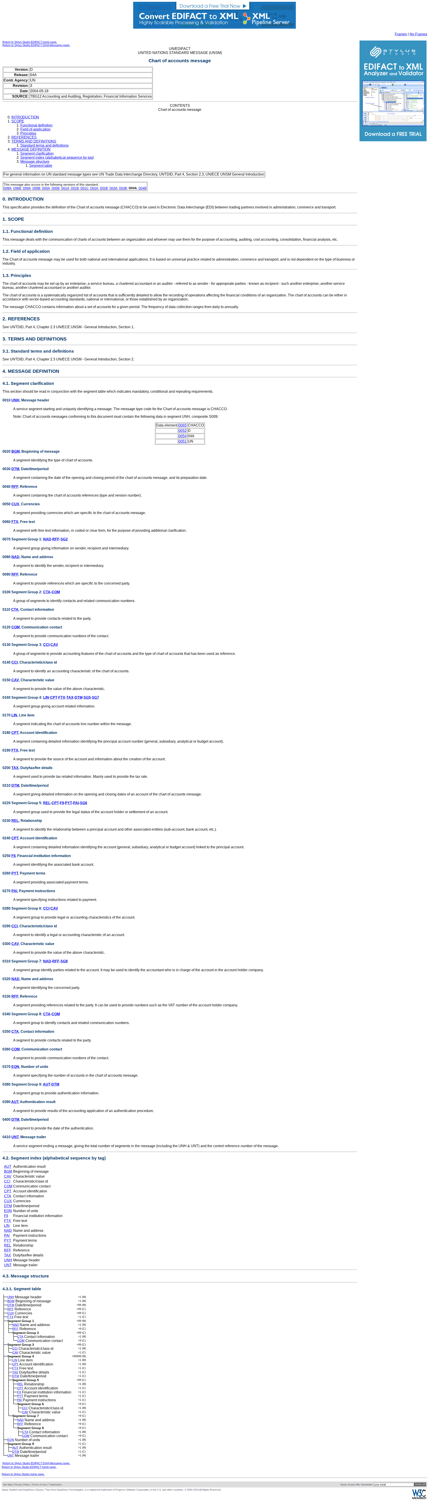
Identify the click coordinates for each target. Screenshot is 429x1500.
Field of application (35, 129)
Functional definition (36, 125)
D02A (94, 188)
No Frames (418, 34)
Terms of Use (39, 1484)
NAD (47, 539)
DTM (15, 469)
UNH (15, 400)
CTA (46, 592)
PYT (68, 803)
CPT (53, 697)
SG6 (83, 803)
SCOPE (17, 121)
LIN (46, 697)
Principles (28, 133)
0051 (183, 441)
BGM (15, 451)
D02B (104, 188)
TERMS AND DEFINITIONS (33, 141)
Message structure (34, 161)
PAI (76, 803)
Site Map (7, 1484)
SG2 (64, 539)
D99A (27, 188)
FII (62, 803)
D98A (7, 188)
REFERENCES (24, 137)
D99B (36, 188)
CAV (54, 645)
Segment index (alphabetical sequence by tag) (57, 157)
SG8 (64, 961)
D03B (123, 188)
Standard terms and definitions (44, 145)
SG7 (95, 697)
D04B (142, 188)
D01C (84, 188)
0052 (183, 431)
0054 (183, 436)
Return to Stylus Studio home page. (23, 1474)
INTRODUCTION (25, 117)
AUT (46, 1084)
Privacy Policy (22, 1484)
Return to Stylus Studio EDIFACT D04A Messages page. (36, 45)
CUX (15, 504)
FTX (14, 522)
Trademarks (55, 1484)
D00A (46, 188)
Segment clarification (37, 153)
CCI (46, 645)
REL (46, 803)
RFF (14, 487)
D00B (55, 188)
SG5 (87, 697)
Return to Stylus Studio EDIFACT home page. (29, 42)
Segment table (40, 165)
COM (56, 592)
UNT (15, 1137)
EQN (15, 1067)
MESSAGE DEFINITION (30, 149)
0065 (183, 425)
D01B (75, 188)
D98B (17, 188)
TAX (70, 697)
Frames (401, 34)
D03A (113, 188)
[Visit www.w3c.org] (419, 1498)
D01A (65, 188)
